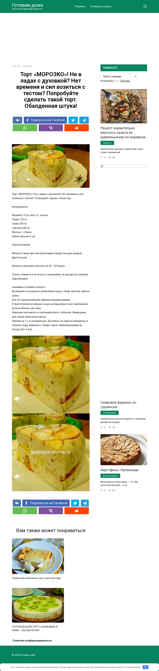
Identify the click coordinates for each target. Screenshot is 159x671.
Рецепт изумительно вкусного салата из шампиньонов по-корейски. (123, 132)
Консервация (109, 413)
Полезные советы (100, 6)
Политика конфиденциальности (32, 640)
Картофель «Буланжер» (119, 470)
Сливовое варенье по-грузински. (118, 404)
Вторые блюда (110, 476)
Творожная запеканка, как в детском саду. (36, 578)
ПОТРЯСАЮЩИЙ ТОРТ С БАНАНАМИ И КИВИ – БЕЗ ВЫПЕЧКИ (35, 628)
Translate (125, 80)
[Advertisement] (79, 36)
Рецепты (80, 6)
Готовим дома (27, 5)
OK (145, 667)
